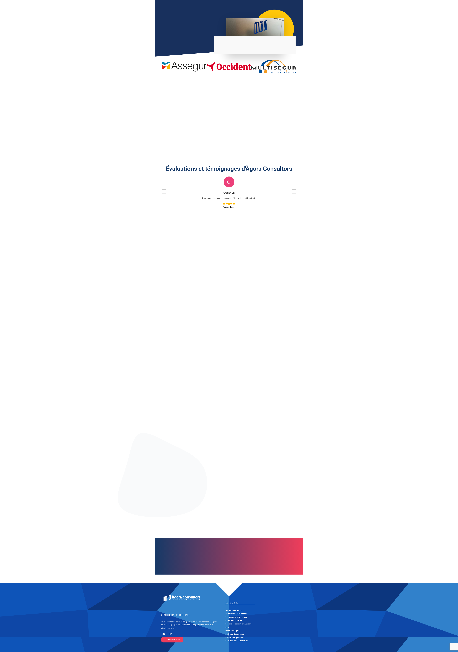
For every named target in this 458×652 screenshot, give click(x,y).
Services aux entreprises (384, 22)
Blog (448, 22)
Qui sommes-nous (338, 22)
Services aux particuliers (359, 22)
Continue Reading (178, 511)
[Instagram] (171, 634)
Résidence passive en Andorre (431, 22)
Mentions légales (232, 630)
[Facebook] (164, 634)
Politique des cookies (234, 634)
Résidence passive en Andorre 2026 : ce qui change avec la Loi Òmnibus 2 (228, 505)
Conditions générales (234, 637)
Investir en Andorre (407, 22)
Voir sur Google (229, 207)
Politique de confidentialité (237, 641)
